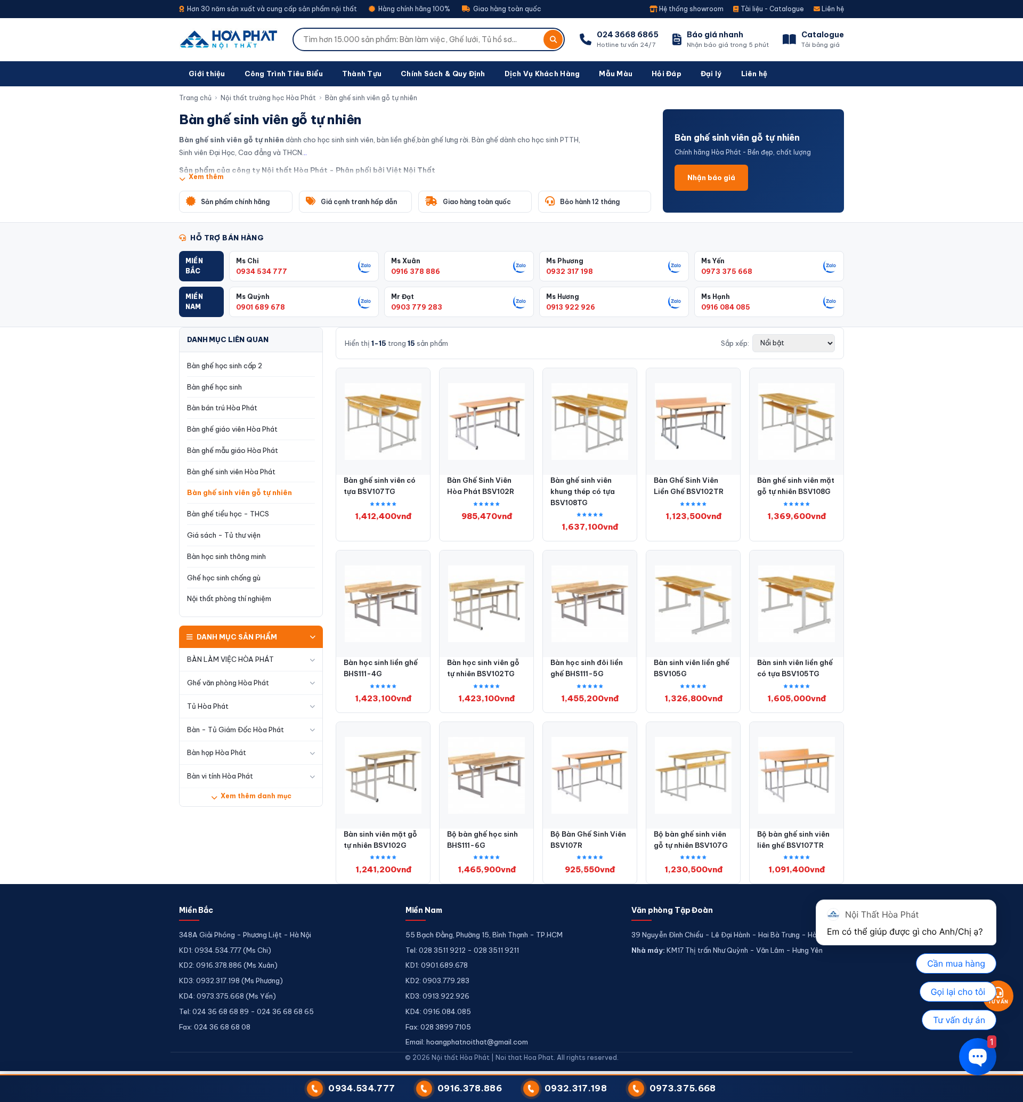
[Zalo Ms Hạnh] (830, 302)
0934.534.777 (361, 1088)
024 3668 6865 (628, 34)
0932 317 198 (569, 271)
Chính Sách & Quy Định (443, 73)
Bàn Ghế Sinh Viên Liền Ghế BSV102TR (689, 486)
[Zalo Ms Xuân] (520, 266)
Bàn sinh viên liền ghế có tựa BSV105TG (795, 668)
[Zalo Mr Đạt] (520, 302)
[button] (201, 266)
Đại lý (711, 73)
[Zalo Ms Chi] (365, 266)
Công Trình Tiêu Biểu (284, 73)
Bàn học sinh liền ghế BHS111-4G (381, 668)
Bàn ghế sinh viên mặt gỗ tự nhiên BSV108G (795, 486)
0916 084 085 (725, 307)
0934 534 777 (261, 271)
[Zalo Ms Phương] (675, 266)
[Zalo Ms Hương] (675, 302)
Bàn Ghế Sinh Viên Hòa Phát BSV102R (480, 486)
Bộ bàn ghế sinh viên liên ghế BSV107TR (793, 839)
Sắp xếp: (735, 343)
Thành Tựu (361, 73)
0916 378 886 (415, 271)
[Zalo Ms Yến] (830, 266)
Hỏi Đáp (666, 73)
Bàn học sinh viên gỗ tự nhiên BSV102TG (483, 668)
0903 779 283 (416, 307)
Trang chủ (195, 98)
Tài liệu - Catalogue (771, 9)
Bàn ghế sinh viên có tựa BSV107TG (380, 486)
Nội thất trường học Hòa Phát (268, 98)
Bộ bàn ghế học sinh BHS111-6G (482, 839)
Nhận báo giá (711, 177)
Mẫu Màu (615, 73)
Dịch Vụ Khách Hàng (542, 73)
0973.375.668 (682, 1088)
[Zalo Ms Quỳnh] (365, 302)
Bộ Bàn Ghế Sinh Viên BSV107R (588, 839)
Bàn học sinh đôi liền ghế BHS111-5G (586, 668)
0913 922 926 (570, 307)
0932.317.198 (576, 1088)
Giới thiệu (207, 73)
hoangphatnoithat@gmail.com (477, 1042)
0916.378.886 (469, 1088)
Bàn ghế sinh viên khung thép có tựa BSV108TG (582, 491)
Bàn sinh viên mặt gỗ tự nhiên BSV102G (380, 839)
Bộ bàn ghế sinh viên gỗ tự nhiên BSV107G (691, 839)
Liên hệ (832, 9)
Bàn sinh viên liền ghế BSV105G (691, 668)
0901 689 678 (260, 307)
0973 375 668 (726, 271)
